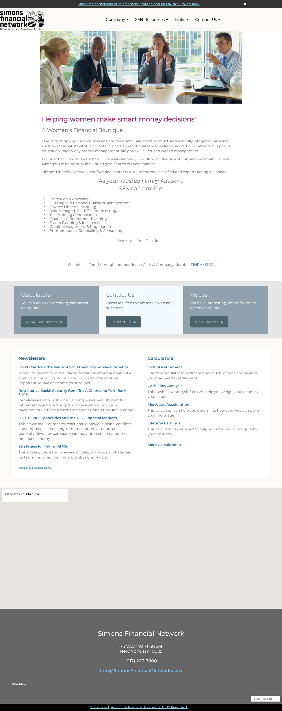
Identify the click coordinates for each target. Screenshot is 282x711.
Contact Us (206, 19)
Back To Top (263, 698)
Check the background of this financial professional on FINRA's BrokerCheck (139, 4)
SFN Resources (150, 19)
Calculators (160, 358)
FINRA (196, 265)
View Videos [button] (207, 322)
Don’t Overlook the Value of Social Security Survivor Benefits (73, 367)
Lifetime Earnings (164, 423)
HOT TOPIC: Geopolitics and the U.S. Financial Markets (68, 418)
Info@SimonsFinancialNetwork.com (141, 670)
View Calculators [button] (42, 322)
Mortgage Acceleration (168, 404)
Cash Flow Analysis (165, 386)
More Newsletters (36, 468)
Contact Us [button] (121, 322)
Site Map (19, 684)
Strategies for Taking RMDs (43, 446)
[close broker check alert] (245, 4)
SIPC (209, 265)
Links (180, 19)
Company (115, 19)
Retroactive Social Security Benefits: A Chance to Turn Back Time (72, 392)
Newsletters (32, 358)
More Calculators (164, 445)
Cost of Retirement (165, 367)
